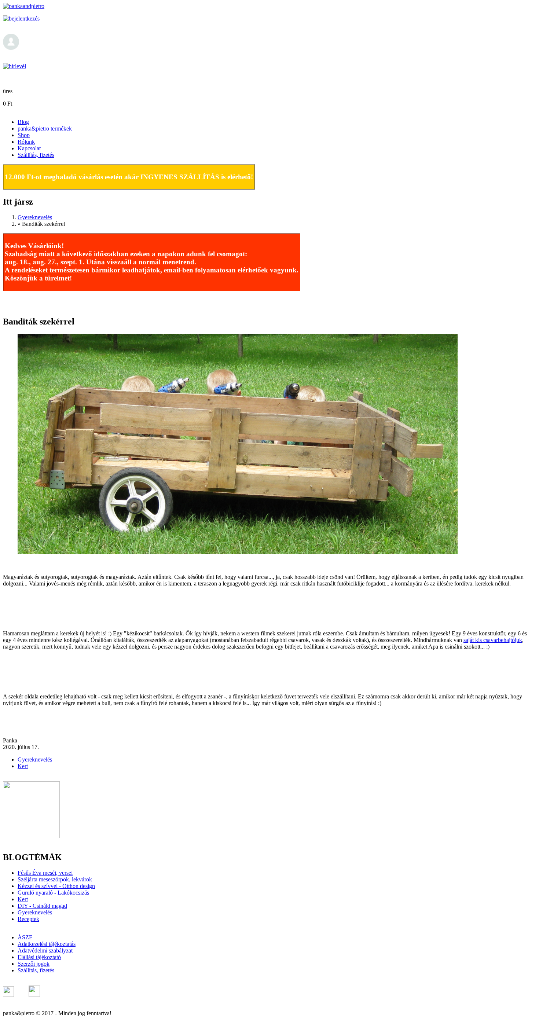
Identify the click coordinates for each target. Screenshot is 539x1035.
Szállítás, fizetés (36, 155)
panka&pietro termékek (45, 128)
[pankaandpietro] (23, 6)
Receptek (28, 919)
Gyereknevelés (35, 217)
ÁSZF (25, 937)
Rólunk (26, 142)
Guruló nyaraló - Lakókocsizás (53, 892)
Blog (23, 122)
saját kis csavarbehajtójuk (492, 640)
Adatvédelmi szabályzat (45, 950)
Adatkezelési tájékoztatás (47, 944)
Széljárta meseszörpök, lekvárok (55, 879)
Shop (24, 135)
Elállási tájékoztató (39, 957)
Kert (23, 766)
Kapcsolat (29, 148)
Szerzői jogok (34, 964)
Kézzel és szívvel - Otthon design (56, 886)
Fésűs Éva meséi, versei (45, 873)
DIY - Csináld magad (42, 906)
